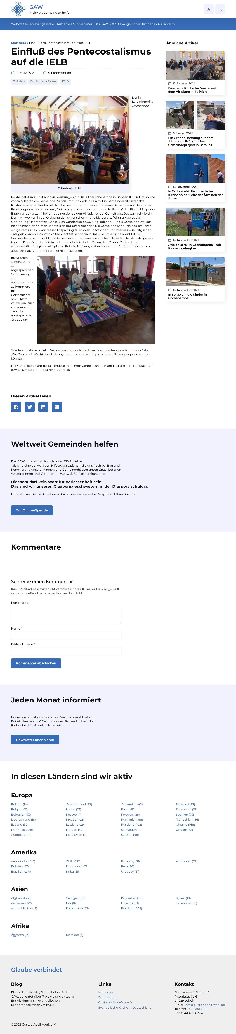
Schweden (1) (130, 829)
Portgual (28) (130, 814)
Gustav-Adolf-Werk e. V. (115, 1002)
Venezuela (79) (186, 861)
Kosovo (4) (73, 814)
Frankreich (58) (22, 829)
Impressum (106, 992)
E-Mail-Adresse (23, 644)
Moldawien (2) (76, 834)
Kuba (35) (73, 871)
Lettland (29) (75, 824)
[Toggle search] (220, 9)
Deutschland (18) (23, 819)
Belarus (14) (19, 804)
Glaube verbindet (36, 969)
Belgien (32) (19, 809)
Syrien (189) (184, 898)
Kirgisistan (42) (132, 898)
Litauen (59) (74, 829)
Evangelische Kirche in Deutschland (125, 1007)
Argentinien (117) (23, 861)
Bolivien (19, 81)
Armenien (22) (21, 903)
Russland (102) (131, 824)
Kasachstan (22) (77, 908)
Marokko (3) (74, 935)
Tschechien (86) (187, 819)
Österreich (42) (132, 804)
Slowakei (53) (185, 804)
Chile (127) (73, 861)
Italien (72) (73, 809)
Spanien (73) (185, 814)
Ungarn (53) (184, 829)
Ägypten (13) (20, 935)
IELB (65, 81)
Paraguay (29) (131, 861)
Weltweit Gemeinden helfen (50, 12)
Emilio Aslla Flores (43, 81)
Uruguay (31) (130, 871)
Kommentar (20, 602)
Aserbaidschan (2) (24, 908)
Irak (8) (71, 903)
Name (16, 628)
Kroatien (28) (75, 819)
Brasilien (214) (21, 871)
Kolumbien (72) (77, 866)
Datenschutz (107, 997)
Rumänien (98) (132, 819)
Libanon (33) (130, 903)
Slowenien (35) (186, 809)
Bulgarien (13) (21, 814)
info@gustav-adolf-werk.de (205, 1005)
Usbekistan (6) (186, 903)
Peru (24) (127, 866)
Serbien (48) (130, 834)
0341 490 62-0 (197, 1009)
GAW (36, 7)
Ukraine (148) (185, 824)
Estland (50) (20, 824)
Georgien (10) (20, 834)
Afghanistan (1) (22, 898)
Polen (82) (128, 809)
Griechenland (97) (79, 804)
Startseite (18, 43)
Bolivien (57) (20, 866)
